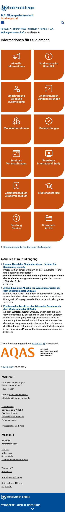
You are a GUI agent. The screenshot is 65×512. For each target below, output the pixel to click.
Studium (32, 29)
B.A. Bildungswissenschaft (17, 17)
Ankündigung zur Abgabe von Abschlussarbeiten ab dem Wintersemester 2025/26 (31, 289)
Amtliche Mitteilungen (12, 477)
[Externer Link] (32, 353)
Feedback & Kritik (10, 413)
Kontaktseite (7, 406)
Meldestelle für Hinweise (13, 416)
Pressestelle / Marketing (13, 426)
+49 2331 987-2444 (18, 394)
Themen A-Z (7, 468)
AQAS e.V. (37, 343)
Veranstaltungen (9, 443)
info (10, 398)
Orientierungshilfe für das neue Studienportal (27, 247)
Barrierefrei (7, 471)
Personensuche (9, 420)
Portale (43, 29)
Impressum (7, 486)
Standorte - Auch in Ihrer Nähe (20, 505)
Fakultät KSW (18, 29)
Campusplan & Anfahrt (12, 410)
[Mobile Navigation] (2, 23)
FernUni (5, 29)
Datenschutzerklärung (12, 483)
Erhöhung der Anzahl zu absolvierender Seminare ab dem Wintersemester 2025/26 (32, 307)
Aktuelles (6, 440)
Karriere (5, 449)
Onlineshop (7, 453)
